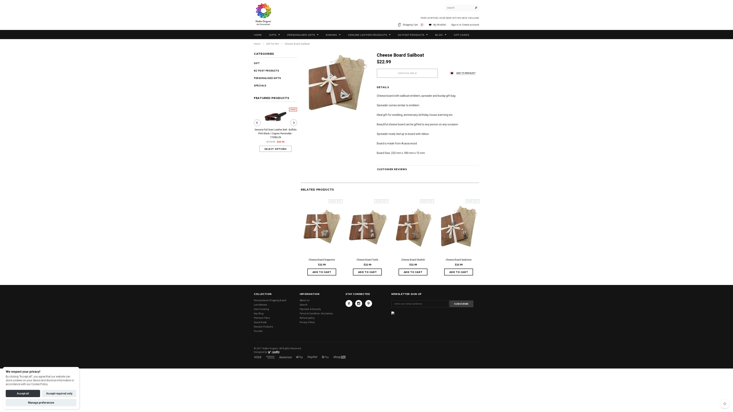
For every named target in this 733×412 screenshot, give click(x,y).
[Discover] (300, 357)
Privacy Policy (307, 322)
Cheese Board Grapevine (322, 259)
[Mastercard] (285, 357)
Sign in (455, 24)
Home (257, 44)
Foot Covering (261, 309)
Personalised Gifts (267, 78)
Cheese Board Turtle (367, 259)
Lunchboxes (260, 304)
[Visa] (258, 357)
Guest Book (260, 322)
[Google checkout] (325, 357)
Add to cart (321, 272)
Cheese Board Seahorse (458, 259)
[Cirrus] (339, 357)
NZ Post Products (266, 70)
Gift (257, 63)
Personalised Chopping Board (270, 300)
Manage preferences (41, 402)
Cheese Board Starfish (413, 259)
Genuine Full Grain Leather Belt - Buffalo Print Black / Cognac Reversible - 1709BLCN (275, 133)
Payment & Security (310, 309)
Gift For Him (272, 44)
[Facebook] (349, 303)
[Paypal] (312, 357)
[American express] (270, 357)
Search (303, 304)
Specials (260, 85)
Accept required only (59, 393)
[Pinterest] (368, 303)
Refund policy (307, 318)
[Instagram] (358, 303)
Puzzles (258, 331)
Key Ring (258, 313)
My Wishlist (439, 24)
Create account (470, 24)
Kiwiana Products (263, 326)
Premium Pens (262, 318)
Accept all (23, 393)
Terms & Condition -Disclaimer (316, 313)
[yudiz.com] (273, 352)
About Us (305, 300)
